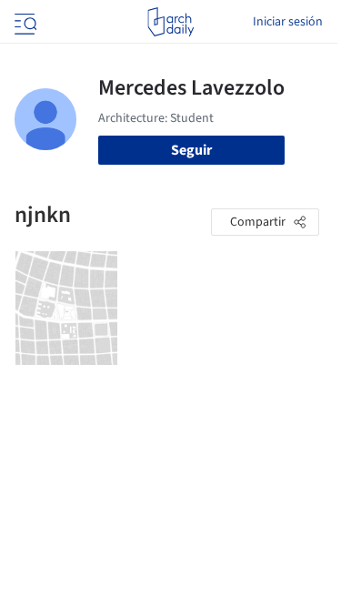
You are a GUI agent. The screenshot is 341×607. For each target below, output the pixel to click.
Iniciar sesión (288, 21)
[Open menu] (23, 22)
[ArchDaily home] (170, 21)
